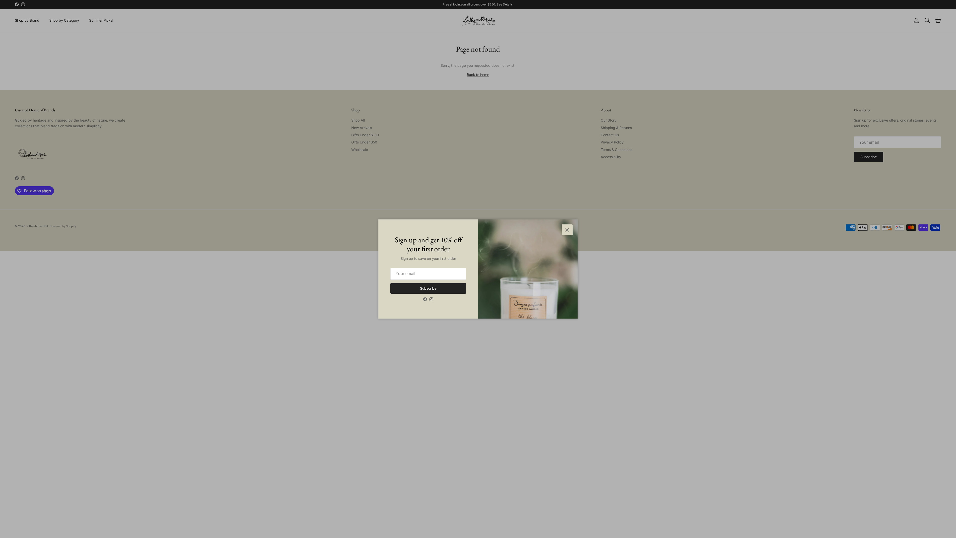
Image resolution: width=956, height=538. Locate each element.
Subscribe (428, 288)
